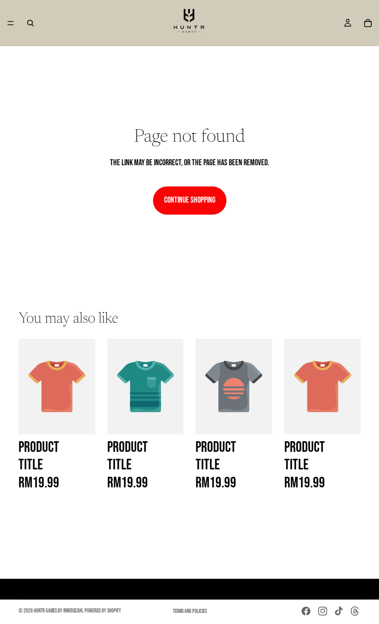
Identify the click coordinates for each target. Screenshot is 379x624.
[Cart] (368, 23)
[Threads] (355, 611)
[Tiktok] (338, 611)
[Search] (30, 23)
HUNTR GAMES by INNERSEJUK (58, 610)
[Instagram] (322, 611)
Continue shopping (189, 200)
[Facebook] (306, 611)
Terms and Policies (190, 611)
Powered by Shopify (103, 610)
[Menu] (10, 23)
